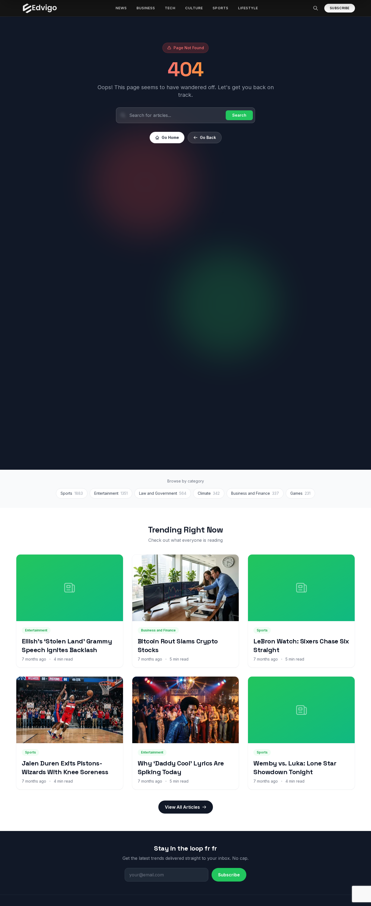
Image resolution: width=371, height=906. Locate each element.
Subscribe (340, 8)
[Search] (315, 8)
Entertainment (111, 493)
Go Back (208, 137)
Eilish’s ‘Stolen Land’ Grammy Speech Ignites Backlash (67, 645)
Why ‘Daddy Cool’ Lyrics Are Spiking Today (181, 767)
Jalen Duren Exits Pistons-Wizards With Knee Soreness (65, 767)
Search (239, 115)
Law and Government (162, 493)
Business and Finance (255, 493)
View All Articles (182, 807)
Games (300, 493)
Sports (72, 493)
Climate (209, 493)
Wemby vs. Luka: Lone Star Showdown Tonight (294, 767)
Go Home (170, 137)
